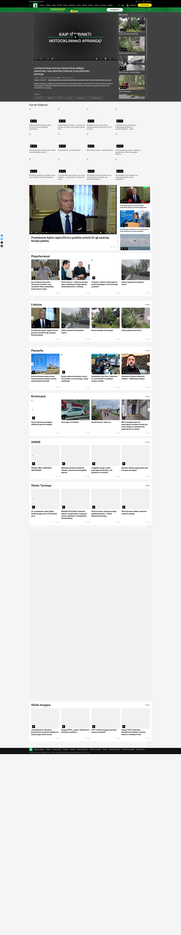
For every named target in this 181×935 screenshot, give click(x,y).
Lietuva (42, 5)
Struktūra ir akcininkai (95, 749)
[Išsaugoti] (111, 247)
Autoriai (105, 749)
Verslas (96, 5)
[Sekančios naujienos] (148, 269)
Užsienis (48, 5)
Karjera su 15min (57, 749)
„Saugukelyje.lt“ (81, 98)
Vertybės (65, 749)
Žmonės (59, 5)
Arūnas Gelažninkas (95, 98)
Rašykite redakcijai (39, 749)
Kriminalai (103, 5)
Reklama (48, 749)
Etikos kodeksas (140, 749)
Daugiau (110, 5)
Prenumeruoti (145, 5)
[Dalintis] (114, 247)
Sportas (90, 5)
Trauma (70, 98)
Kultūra (79, 5)
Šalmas (61, 98)
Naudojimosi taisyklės (114, 749)
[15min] (35, 5)
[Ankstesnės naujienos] (32, 269)
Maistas (84, 5)
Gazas (65, 5)
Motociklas (51, 98)
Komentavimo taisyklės (128, 749)
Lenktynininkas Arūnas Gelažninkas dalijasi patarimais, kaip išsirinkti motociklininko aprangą (79, 80)
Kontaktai (72, 749)
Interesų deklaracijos (82, 749)
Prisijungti (133, 5)
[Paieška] (119, 5)
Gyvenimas (71, 5)
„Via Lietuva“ (39, 98)
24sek (54, 5)
